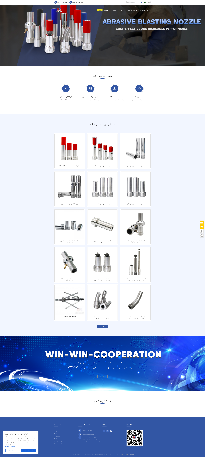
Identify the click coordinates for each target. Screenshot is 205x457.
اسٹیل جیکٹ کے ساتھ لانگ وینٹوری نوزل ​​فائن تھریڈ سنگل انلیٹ (135, 165)
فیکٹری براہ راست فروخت (90, 97)
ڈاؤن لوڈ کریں (144, 10)
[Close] (37, 433)
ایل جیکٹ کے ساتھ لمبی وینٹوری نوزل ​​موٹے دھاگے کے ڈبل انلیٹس (102, 165)
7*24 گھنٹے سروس (139, 97)
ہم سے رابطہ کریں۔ (132, 10)
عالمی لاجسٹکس (114, 97)
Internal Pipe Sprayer (69, 316)
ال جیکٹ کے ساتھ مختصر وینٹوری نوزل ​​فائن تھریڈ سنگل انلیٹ (135, 203)
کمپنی (114, 10)
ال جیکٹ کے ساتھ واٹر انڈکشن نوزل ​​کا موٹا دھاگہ (135, 241)
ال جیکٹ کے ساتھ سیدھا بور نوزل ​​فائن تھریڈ (69, 241)
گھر (100, 10)
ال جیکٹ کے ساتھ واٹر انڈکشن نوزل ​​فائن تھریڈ (69, 279)
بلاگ (122, 10)
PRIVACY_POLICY (10, 446)
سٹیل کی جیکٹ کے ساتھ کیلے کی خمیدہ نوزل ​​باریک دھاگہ (136, 317)
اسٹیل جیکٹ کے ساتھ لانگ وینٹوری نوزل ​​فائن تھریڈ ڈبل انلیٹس (69, 203)
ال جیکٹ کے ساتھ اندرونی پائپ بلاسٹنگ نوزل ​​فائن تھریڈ (135, 279)
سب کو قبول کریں (29, 450)
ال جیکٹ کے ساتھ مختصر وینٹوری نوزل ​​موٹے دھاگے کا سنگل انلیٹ (102, 203)
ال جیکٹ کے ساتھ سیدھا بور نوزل (102, 241)
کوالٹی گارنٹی (66, 97)
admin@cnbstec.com (88, 434)
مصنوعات (106, 10)
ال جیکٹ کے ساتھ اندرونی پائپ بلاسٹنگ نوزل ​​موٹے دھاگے (102, 279)
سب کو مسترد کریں (13, 450)
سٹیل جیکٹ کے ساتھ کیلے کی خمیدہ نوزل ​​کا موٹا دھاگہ (102, 317)
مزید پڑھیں (102, 326)
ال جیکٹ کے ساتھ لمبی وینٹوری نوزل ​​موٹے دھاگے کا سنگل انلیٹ (69, 165)
